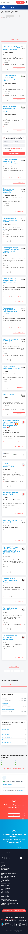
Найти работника (5, 877)
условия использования (15, 148)
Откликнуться (20, 68)
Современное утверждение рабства (9, 903)
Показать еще (14, 666)
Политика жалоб (5, 904)
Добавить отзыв (14, 684)
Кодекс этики (4, 906)
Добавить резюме (7, 910)
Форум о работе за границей (8, 876)
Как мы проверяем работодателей (9, 900)
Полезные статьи (5, 881)
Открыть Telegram (14, 842)
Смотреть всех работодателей (14, 768)
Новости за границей (6, 883)
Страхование (4, 866)
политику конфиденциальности (10, 150)
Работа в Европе (5, 885)
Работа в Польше (5, 887)
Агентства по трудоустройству (8, 873)
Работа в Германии (5, 888)
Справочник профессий (6, 879)
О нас (2, 862)
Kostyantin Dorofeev (7, 784)
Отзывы (3, 865)
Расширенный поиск (15, 39)
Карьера (3, 864)
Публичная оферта (5, 899)
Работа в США (4, 895)
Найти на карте (4, 874)
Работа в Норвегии (5, 889)
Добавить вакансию (20, 910)
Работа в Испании (5, 892)
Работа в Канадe (5, 896)
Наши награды (4, 869)
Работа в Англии (5, 891)
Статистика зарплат (6, 880)
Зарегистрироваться (14, 153)
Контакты (3, 871)
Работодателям (20, 2)
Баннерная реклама (5, 868)
